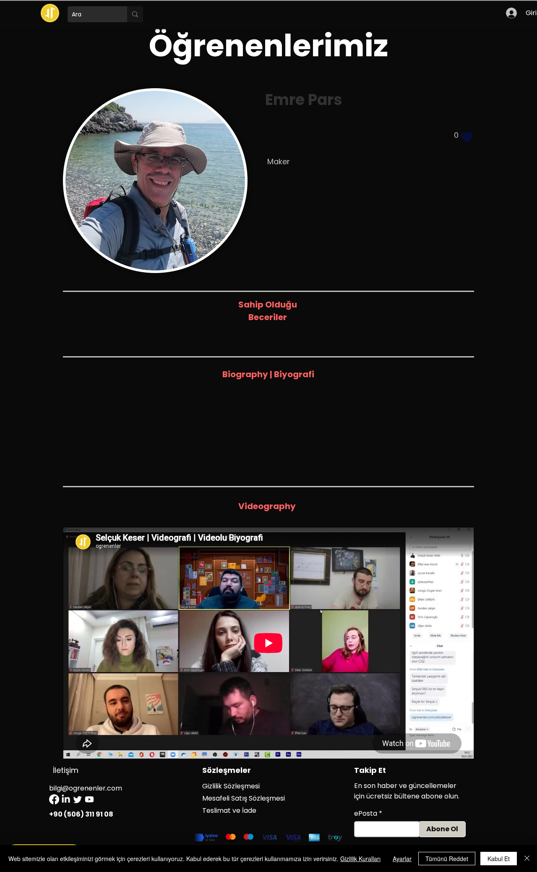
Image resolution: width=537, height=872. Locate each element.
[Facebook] (54, 799)
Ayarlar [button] (402, 858)
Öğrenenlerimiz (268, 45)
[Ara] (135, 14)
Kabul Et (498, 858)
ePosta (365, 813)
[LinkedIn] (66, 799)
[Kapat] (527, 858)
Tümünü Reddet (446, 858)
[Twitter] (78, 799)
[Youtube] (89, 799)
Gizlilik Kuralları (360, 858)
